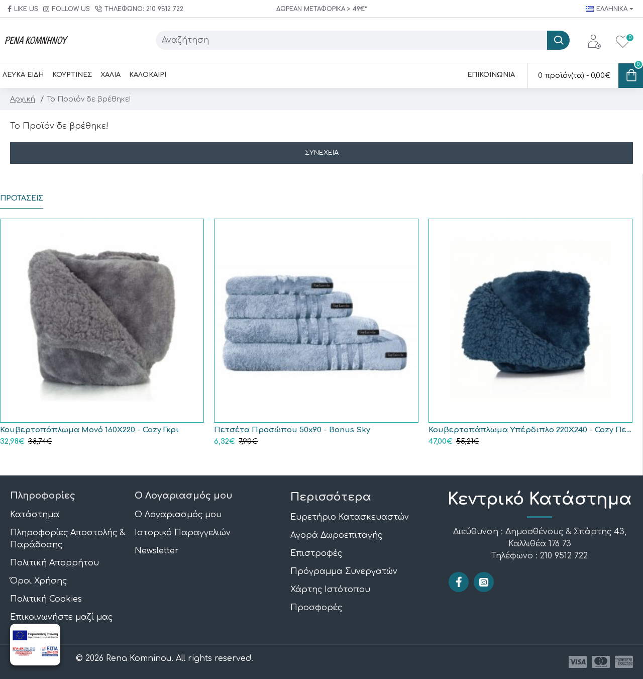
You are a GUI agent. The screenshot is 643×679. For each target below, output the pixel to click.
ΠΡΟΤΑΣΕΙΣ (21, 198)
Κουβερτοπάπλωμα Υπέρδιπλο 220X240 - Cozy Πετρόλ (530, 430)
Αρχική (22, 99)
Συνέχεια (322, 152)
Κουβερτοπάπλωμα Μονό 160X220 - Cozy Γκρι (89, 430)
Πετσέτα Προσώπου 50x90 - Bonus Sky (292, 430)
